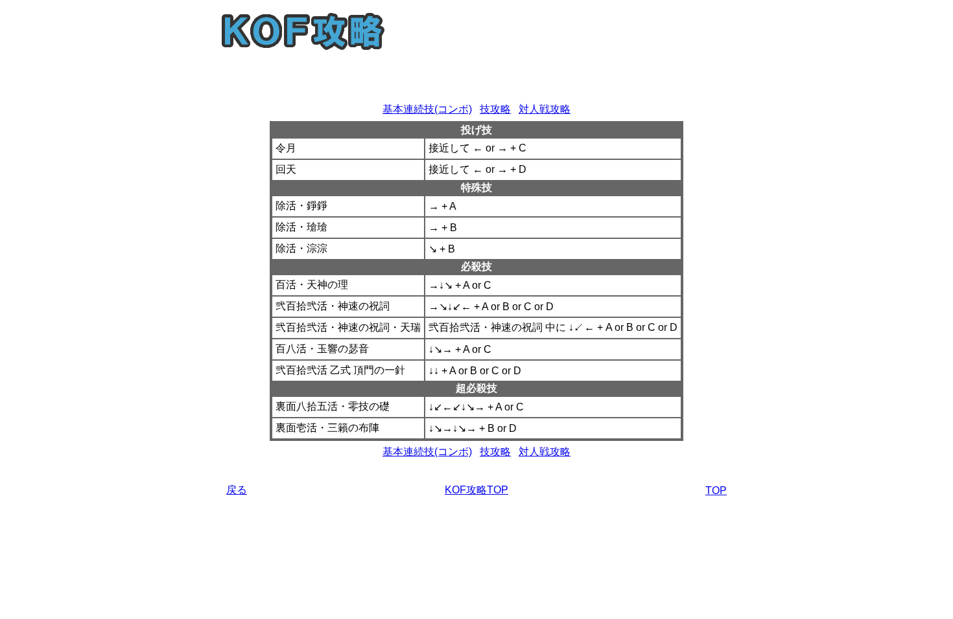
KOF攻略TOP (476, 489)
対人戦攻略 (545, 109)
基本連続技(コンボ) (427, 109)
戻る (236, 489)
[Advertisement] (476, 79)
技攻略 (495, 109)
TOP (716, 490)
